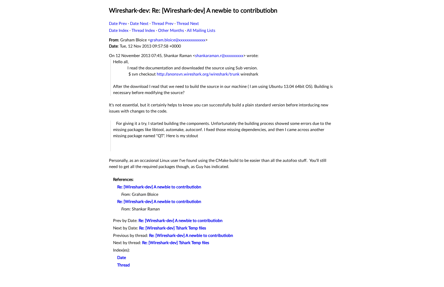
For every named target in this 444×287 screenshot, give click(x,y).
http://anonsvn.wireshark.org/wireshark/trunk (198, 74)
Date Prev (118, 24)
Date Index (118, 31)
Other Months (171, 31)
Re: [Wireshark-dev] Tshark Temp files (172, 228)
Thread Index (143, 31)
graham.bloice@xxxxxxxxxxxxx (177, 40)
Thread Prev (162, 24)
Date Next (139, 24)
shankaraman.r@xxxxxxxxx (219, 56)
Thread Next (188, 24)
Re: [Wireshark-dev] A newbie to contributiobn (159, 187)
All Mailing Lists (201, 31)
